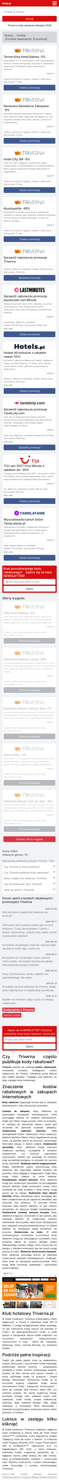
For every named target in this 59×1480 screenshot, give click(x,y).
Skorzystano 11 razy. (13, 82)
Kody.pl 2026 (8, 1474)
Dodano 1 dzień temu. (41, 79)
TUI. (5, 489)
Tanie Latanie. (10, 545)
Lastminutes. (9, 322)
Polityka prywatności (11, 1477)
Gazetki (23, 1474)
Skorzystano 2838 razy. (15, 438)
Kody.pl (6, 3)
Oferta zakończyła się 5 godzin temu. (29, 632)
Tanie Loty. (9, 435)
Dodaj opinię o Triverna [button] (18, 1009)
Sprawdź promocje (29, 277)
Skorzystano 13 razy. (13, 135)
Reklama (35, 1477)
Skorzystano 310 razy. (34, 548)
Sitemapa (37, 1474)
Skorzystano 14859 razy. (36, 325)
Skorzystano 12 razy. (13, 184)
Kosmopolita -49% (17, 208)
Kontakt (43, 1477)
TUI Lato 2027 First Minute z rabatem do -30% (24, 468)
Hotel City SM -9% (17, 159)
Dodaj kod (52, 1477)
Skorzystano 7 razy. (13, 731)
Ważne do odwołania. (21, 269)
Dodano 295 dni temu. (38, 489)
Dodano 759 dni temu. (14, 325)
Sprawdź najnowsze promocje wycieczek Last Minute (25, 298)
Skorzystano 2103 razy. (14, 382)
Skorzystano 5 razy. (13, 823)
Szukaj (29, 18)
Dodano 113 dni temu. (13, 548)
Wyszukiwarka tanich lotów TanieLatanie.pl (23, 521)
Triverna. (7, 79)
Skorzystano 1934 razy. (14, 272)
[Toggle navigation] (54, 3)
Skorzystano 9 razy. (13, 777)
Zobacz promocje (29, 334)
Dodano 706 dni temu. (43, 379)
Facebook (26, 1477)
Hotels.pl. (8, 379)
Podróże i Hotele (12, 1015)
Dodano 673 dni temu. (44, 435)
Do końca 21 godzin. (21, 79)
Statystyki (52, 1474)
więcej (50, 73)
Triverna (21, 35)
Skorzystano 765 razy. (14, 492)
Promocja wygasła (29, 640)
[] (18, 38)
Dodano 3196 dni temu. (42, 269)
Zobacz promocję (29, 87)
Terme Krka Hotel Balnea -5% (25, 57)
